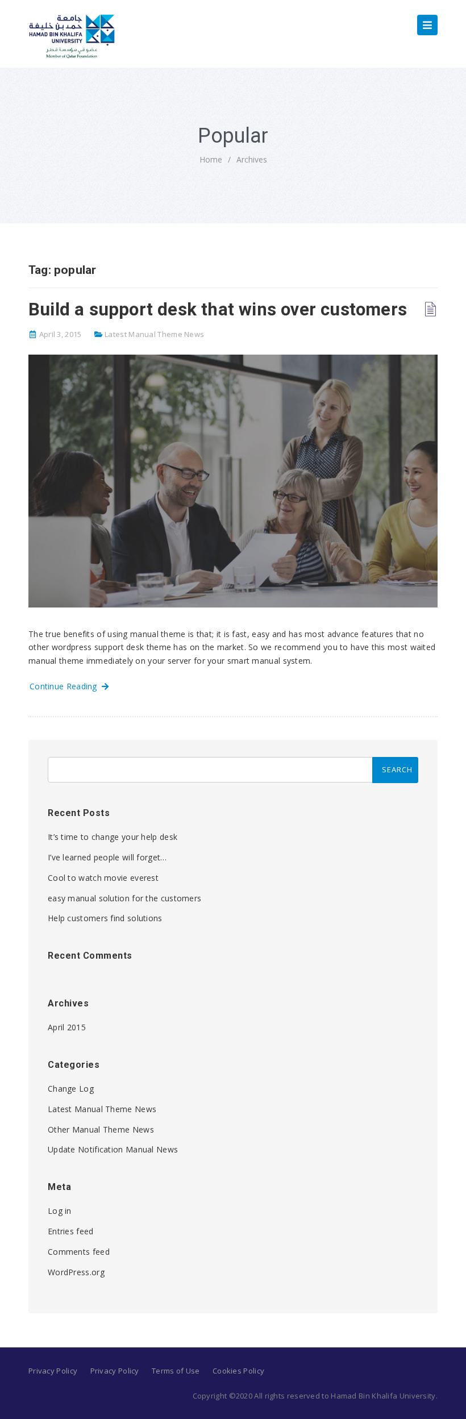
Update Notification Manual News (113, 1149)
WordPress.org (76, 1272)
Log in (60, 1210)
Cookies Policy (238, 1371)
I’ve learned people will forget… (107, 857)
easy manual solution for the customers (124, 898)
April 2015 (67, 1027)
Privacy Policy (52, 1371)
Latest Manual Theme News (154, 334)
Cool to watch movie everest (103, 877)
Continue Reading (66, 686)
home (210, 159)
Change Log (71, 1088)
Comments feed (79, 1251)
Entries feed (71, 1231)
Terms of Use (176, 1371)
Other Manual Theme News (101, 1129)
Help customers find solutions (105, 918)
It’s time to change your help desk (112, 836)
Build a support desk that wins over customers (217, 309)
